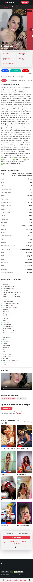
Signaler (30, 73)
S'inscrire (25, 2)
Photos (4, 80)
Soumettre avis (7, 408)
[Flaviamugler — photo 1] (13, 29)
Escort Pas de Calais (9, 76)
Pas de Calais (4, 48)
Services (29, 80)
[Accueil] (2, 76)
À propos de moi (12, 80)
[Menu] (2, 2)
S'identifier (18, 413)
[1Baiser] (9, 2)
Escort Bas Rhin (21, 398)
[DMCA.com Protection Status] (18, 572)
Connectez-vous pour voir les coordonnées (17, 542)
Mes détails (22, 80)
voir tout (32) (27, 422)
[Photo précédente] (2, 29)
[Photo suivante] (30, 29)
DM (17, 547)
